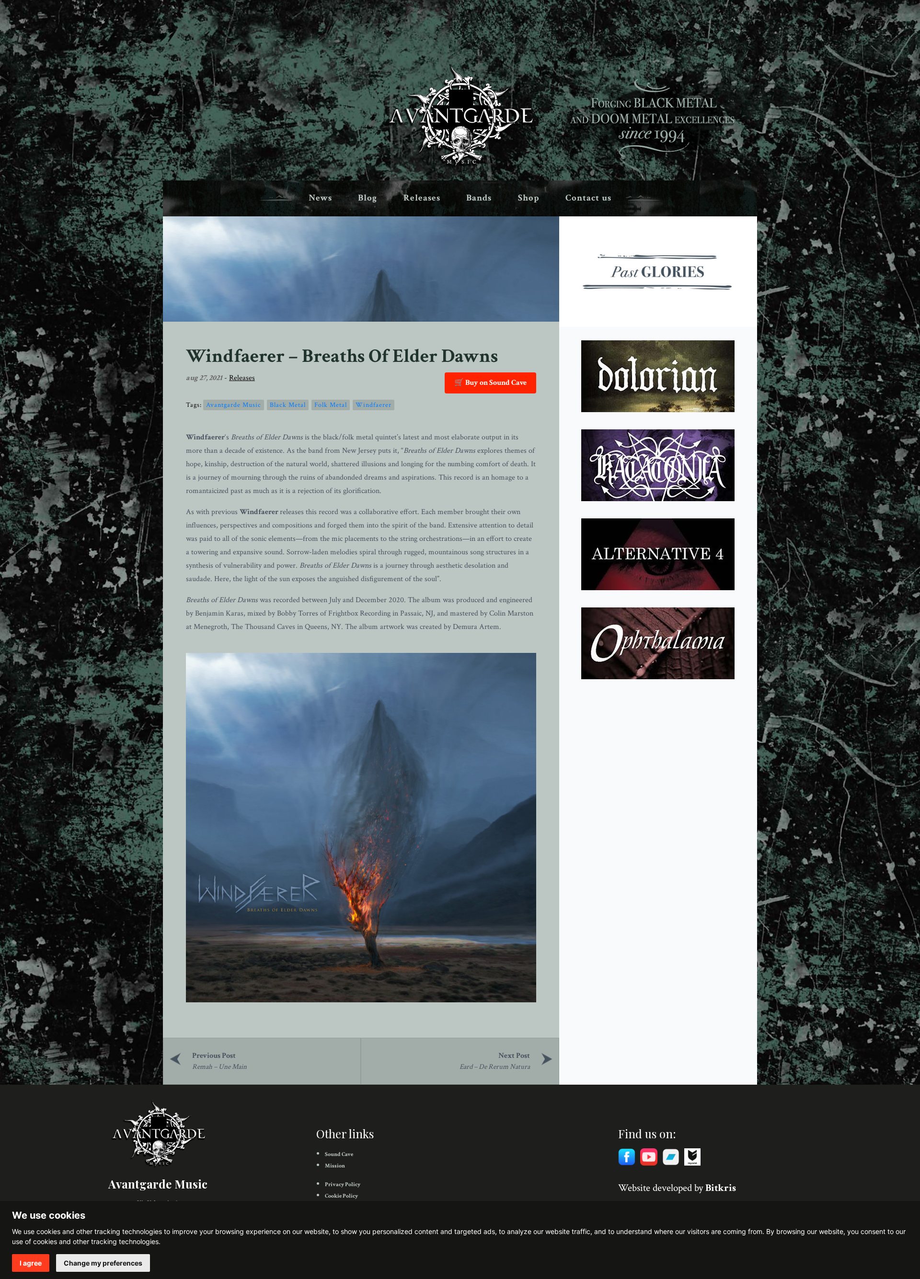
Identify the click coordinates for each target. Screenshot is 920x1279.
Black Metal (288, 405)
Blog (367, 198)
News (320, 198)
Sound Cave (339, 1154)
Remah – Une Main (219, 1066)
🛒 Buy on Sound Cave (490, 383)
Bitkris (720, 1187)
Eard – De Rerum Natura (495, 1066)
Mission (335, 1165)
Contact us (588, 198)
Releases (421, 198)
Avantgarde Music (233, 405)
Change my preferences (103, 1263)
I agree (31, 1263)
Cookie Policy (341, 1196)
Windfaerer (373, 405)
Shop (529, 198)
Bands (479, 198)
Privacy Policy (342, 1184)
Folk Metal (330, 405)
